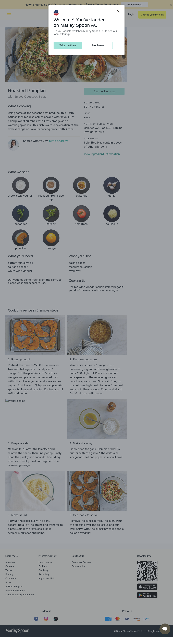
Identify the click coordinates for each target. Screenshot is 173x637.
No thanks (98, 45)
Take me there (67, 45)
